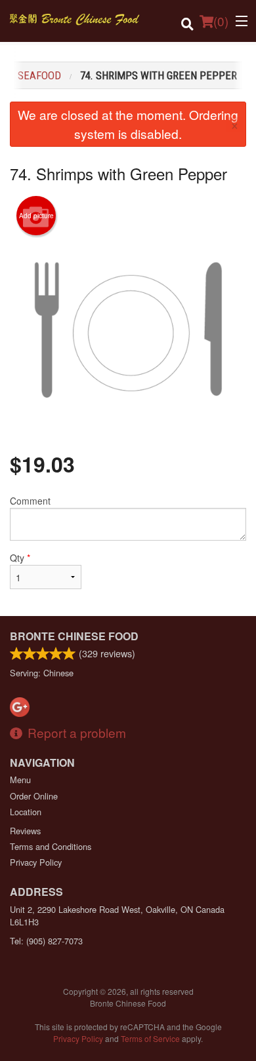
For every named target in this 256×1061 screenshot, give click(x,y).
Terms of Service (150, 1038)
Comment (30, 500)
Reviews (25, 830)
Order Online (34, 796)
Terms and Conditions (50, 846)
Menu (20, 779)
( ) (220, 20)
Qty (20, 557)
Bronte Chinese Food (74, 636)
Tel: (46, 941)
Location (25, 811)
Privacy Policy (36, 862)
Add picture (36, 215)
